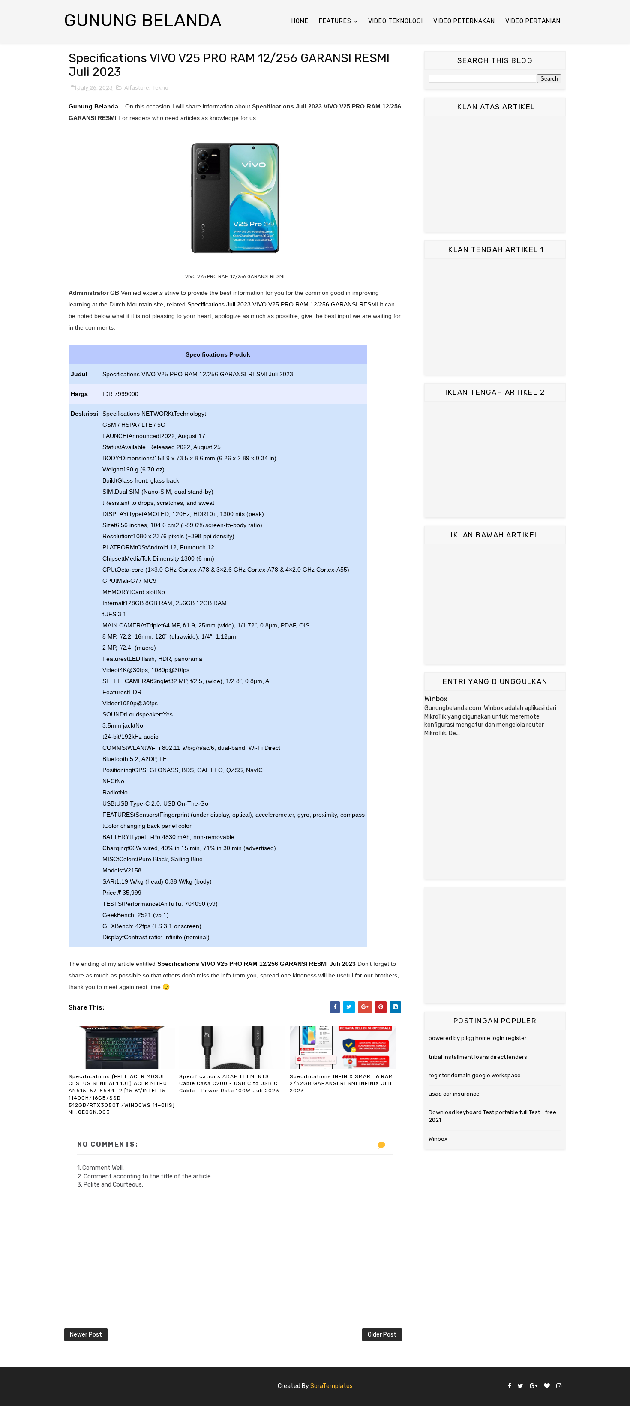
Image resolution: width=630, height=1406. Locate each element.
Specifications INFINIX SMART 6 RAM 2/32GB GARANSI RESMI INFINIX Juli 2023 (341, 1083)
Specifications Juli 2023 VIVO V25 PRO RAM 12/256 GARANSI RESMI (282, 304)
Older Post (382, 1334)
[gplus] (534, 1386)
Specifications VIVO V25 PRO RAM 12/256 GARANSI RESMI (243, 963)
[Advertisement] (495, 174)
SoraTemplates (331, 1386)
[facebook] (509, 1386)
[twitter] (520, 1386)
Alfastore (136, 87)
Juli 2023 (343, 963)
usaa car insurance (454, 1094)
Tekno (160, 87)
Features (335, 21)
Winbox (435, 699)
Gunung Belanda (143, 20)
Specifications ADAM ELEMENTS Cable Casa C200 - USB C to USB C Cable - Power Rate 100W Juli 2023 (229, 1083)
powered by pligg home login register (478, 1038)
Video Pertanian (533, 21)
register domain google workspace (475, 1075)
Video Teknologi (395, 21)
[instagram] (559, 1386)
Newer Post (86, 1334)
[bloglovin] (547, 1386)
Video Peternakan (464, 21)
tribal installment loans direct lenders (478, 1057)
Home (300, 21)
